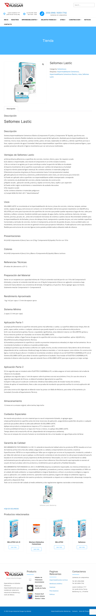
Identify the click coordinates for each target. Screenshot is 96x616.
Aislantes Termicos (48, 19)
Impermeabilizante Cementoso (68, 72)
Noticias (87, 19)
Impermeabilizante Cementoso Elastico (63, 74)
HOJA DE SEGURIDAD (11, 509)
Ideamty (28, 611)
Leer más (14, 547)
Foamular (52, 587)
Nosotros (15, 19)
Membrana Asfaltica (56, 583)
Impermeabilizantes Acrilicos (59, 580)
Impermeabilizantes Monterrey (60, 611)
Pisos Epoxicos (54, 591)
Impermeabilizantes (29, 19)
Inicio (6, 19)
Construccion (74, 19)
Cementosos (61, 69)
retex (80, 74)
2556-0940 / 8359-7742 (56, 12)
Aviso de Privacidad (85, 611)
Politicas (52, 594)
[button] (43, 64)
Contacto (8, 24)
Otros (62, 19)
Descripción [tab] (11, 109)
